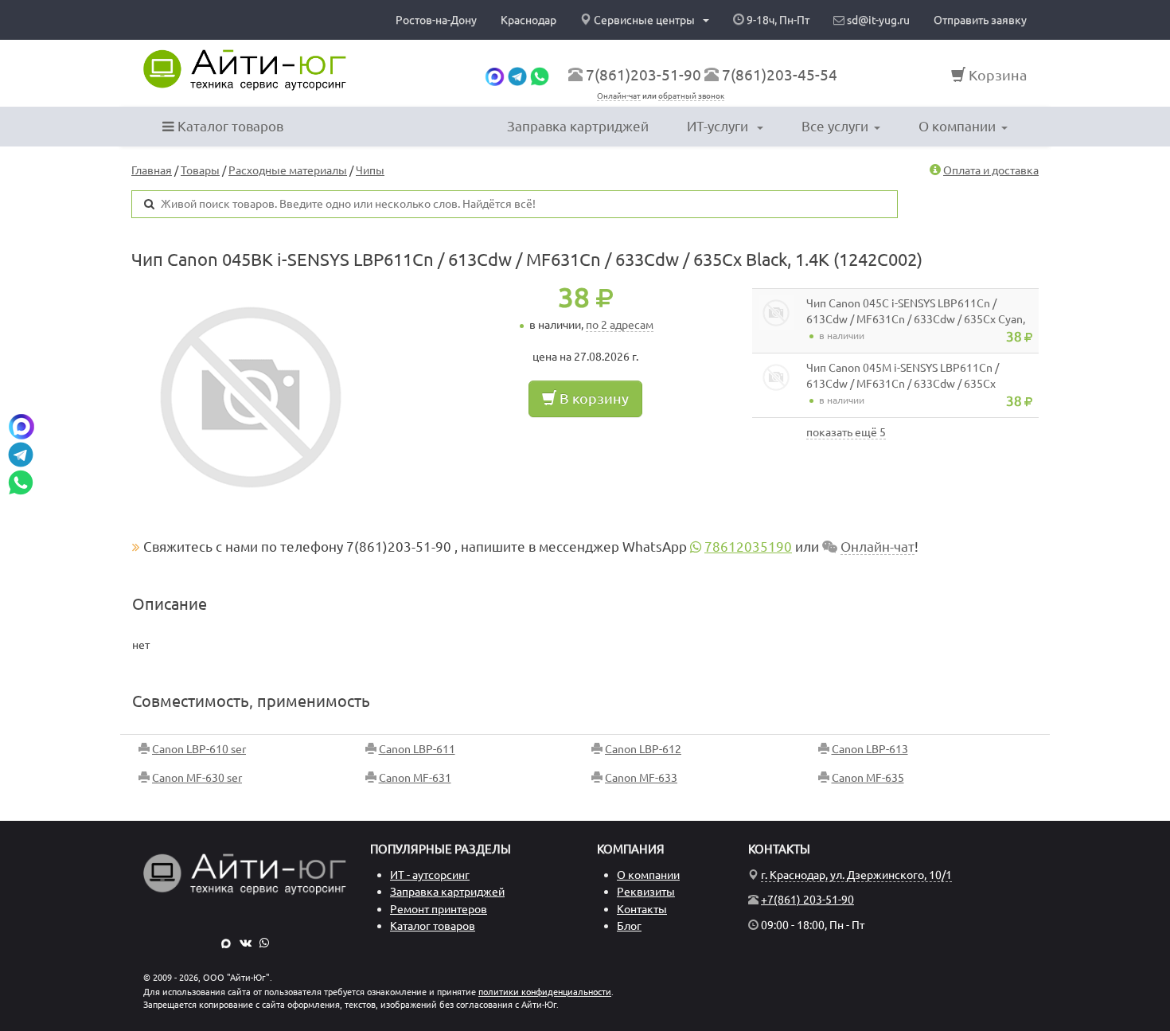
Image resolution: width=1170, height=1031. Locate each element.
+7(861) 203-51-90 (807, 899)
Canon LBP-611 (417, 749)
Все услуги (834, 126)
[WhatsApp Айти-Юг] (264, 942)
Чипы (370, 170)
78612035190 (748, 546)
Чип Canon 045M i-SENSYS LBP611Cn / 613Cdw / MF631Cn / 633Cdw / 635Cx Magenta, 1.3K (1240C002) (902, 383)
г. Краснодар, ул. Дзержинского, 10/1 (856, 875)
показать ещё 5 (846, 432)
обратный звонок (691, 96)
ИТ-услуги (719, 126)
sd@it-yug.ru (877, 20)
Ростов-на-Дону (436, 20)
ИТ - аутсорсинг (430, 875)
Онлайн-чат (619, 96)
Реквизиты (646, 891)
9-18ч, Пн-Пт (776, 20)
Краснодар (528, 20)
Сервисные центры (644, 20)
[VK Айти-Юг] (246, 942)
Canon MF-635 (868, 777)
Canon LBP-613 (870, 749)
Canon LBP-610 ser (199, 749)
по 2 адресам (619, 324)
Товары (200, 170)
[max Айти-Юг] (226, 942)
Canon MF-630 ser (197, 777)
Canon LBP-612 (643, 749)
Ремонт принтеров (438, 909)
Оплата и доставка (991, 170)
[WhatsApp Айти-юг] (539, 75)
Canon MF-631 (415, 777)
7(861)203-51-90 (643, 75)
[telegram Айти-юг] (517, 75)
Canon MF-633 (641, 777)
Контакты (642, 909)
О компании (957, 126)
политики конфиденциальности (544, 992)
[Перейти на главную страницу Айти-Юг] (244, 70)
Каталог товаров (228, 126)
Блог (629, 926)
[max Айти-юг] (495, 75)
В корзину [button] (592, 398)
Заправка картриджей (578, 126)
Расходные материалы (287, 170)
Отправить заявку (980, 20)
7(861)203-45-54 (779, 75)
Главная (151, 170)
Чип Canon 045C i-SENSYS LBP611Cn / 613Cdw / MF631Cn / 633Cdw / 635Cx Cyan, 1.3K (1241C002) (915, 319)
